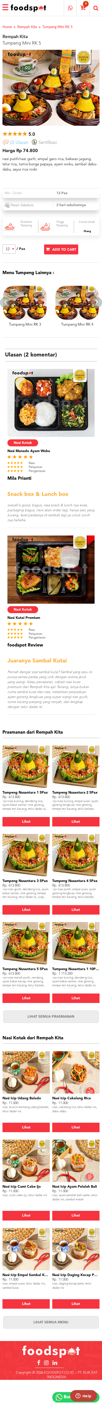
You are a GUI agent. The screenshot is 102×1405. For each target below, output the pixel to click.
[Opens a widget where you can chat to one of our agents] (83, 1396)
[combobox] (9, 249)
